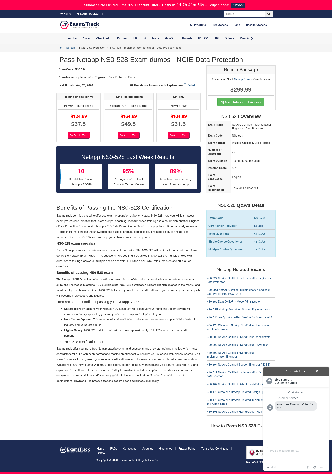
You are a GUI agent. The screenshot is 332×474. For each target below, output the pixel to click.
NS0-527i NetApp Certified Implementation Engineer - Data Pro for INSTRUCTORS (239, 291)
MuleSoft (170, 38)
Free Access (220, 25)
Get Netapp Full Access (242, 101)
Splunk (229, 38)
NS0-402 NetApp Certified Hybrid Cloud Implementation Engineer (231, 354)
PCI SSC (203, 38)
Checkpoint (103, 38)
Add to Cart (80, 135)
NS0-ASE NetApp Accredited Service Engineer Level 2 (239, 309)
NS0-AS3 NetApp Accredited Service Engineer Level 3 (239, 317)
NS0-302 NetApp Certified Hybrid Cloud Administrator (239, 337)
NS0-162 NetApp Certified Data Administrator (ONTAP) (240, 384)
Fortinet (122, 38)
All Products (198, 25)
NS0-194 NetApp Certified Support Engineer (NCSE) (238, 364)
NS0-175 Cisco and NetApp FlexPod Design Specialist (239, 392)
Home (67, 13)
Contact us (129, 448)
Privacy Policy (186, 448)
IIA (144, 38)
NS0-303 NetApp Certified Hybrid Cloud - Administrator (240, 411)
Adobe (72, 38)
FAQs (113, 448)
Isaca (155, 38)
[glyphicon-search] (269, 14)
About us (147, 448)
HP (135, 38)
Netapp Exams (243, 79)
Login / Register (89, 13)
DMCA (101, 453)
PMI (216, 38)
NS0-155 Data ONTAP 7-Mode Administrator (234, 301)
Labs (237, 25)
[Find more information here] (296, 419)
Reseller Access (256, 25)
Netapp (70, 47)
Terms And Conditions (214, 448)
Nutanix (187, 38)
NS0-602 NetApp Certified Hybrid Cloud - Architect (237, 345)
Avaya (86, 38)
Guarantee (165, 448)
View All (245, 38)
